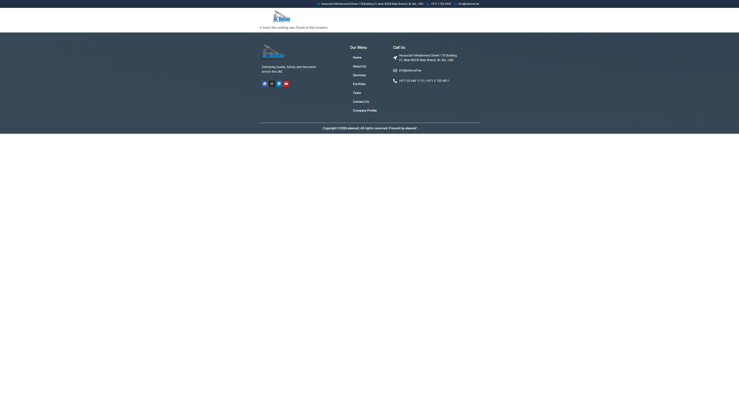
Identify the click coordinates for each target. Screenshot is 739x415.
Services (391, 16)
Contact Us (440, 16)
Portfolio (408, 16)
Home (358, 16)
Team (424, 16)
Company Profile (465, 16)
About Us (373, 16)
